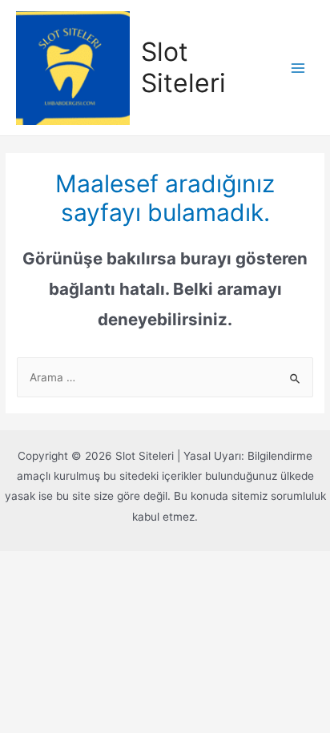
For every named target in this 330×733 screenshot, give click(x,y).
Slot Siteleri (183, 67)
